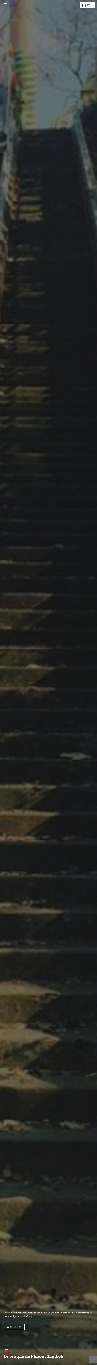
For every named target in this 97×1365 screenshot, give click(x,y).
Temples (8, 1349)
